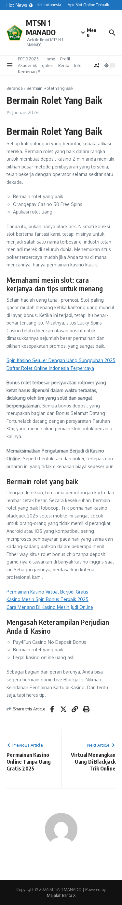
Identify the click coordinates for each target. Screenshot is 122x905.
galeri (47, 65)
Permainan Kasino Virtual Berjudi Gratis (47, 592)
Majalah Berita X (61, 895)
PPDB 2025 (28, 58)
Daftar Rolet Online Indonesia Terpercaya (50, 368)
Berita (63, 65)
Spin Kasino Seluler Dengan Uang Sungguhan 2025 (61, 360)
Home (49, 58)
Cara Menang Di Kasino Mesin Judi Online (50, 607)
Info (78, 65)
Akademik (27, 65)
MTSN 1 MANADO (41, 27)
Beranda (15, 88)
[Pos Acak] (96, 65)
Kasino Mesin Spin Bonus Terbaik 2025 (47, 599)
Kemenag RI (30, 71)
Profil (65, 58)
